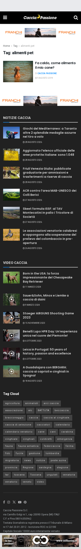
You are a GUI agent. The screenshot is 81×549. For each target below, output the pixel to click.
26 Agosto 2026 (33, 248)
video (40, 482)
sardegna (45, 467)
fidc (7, 453)
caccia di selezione (18, 424)
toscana (19, 475)
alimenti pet (27, 46)
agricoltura (12, 403)
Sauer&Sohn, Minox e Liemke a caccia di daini (46, 297)
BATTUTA (43, 410)
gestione (34, 453)
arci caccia (51, 403)
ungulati (52, 475)
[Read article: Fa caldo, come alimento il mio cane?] (18, 71)
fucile (19, 453)
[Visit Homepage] (40, 17)
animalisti (31, 403)
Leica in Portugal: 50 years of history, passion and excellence (47, 351)
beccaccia (62, 410)
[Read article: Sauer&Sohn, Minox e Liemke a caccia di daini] (11, 299)
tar (7, 475)
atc (30, 410)
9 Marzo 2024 (32, 305)
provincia (11, 467)
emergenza (64, 439)
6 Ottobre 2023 (33, 340)
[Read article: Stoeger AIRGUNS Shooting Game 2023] (11, 317)
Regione (28, 467)
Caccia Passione (47, 73)
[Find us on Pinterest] (25, 502)
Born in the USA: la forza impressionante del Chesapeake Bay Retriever (47, 277)
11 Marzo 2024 (33, 287)
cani (53, 432)
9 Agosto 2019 (45, 78)
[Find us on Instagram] (8, 502)
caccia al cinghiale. (57, 417)
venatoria (69, 475)
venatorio (11, 482)
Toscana (35, 475)
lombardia (52, 453)
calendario (63, 424)
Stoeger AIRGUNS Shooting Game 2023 (48, 315)
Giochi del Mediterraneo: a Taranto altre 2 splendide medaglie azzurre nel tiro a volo (50, 132)
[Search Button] (76, 17)
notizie (40, 460)
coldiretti (46, 439)
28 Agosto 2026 (33, 142)
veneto (27, 482)
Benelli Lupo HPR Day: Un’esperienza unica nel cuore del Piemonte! (50, 333)
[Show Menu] (5, 17)
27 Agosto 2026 (33, 200)
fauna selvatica (28, 446)
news (27, 460)
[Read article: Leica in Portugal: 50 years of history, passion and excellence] (11, 353)
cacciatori (43, 424)
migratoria (12, 460)
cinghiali (29, 439)
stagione (62, 467)
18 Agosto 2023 (33, 381)
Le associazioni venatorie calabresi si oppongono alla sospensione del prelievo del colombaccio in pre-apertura (50, 237)
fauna (9, 446)
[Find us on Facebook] (4, 502)
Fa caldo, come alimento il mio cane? (55, 65)
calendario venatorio (19, 432)
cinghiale (11, 439)
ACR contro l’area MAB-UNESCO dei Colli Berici (49, 193)
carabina (67, 432)
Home (6, 46)
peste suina (58, 460)
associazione (14, 410)
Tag (15, 46)
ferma (70, 446)
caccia (33, 417)
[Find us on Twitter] (14, 502)
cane (41, 432)
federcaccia (52, 446)
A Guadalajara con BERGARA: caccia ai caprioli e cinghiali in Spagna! (46, 371)
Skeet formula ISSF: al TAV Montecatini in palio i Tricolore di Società (48, 213)
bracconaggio (14, 417)
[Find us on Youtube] (19, 502)
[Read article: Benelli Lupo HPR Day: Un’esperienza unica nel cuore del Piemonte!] (11, 335)
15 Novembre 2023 (35, 323)
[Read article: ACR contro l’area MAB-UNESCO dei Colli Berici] (11, 195)
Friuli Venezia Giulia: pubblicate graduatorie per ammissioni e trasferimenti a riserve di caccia (47, 173)
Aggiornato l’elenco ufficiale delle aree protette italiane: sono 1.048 (49, 152)
